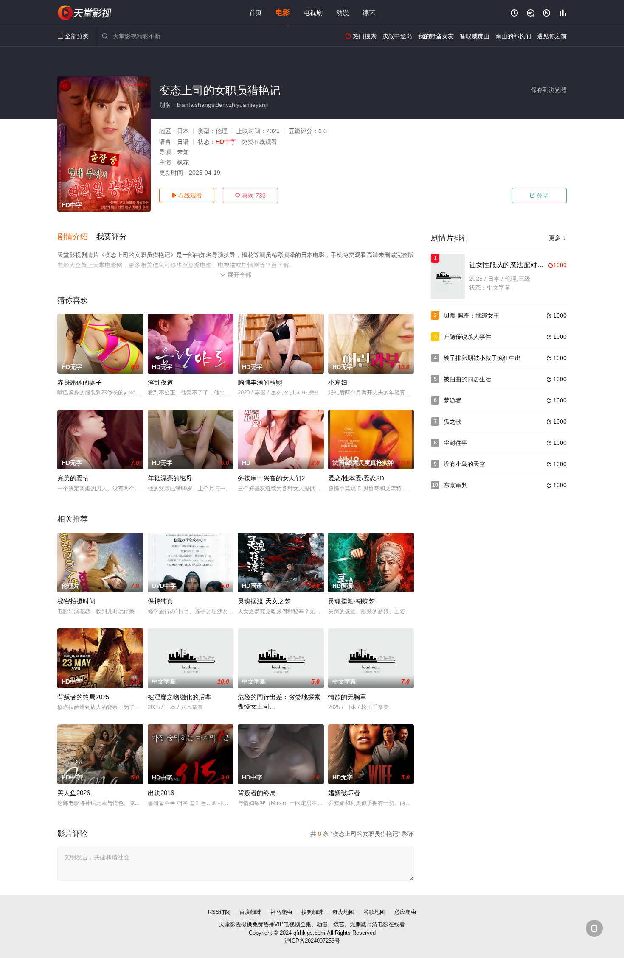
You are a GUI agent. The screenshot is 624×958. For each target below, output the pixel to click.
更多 (558, 238)
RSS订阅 (219, 912)
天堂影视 (230, 924)
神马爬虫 (281, 912)
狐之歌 (452, 421)
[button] (76, 237)
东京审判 (455, 485)
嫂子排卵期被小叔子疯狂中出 (482, 358)
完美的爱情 (73, 478)
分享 (539, 195)
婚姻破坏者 (344, 792)
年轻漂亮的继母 (170, 478)
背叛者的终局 (257, 792)
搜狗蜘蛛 (312, 912)
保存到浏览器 (549, 90)
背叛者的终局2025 (83, 697)
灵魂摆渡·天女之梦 (264, 601)
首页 (255, 12)
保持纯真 (160, 601)
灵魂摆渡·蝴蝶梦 (351, 601)
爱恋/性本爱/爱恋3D (356, 478)
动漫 (342, 12)
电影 (282, 12)
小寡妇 (337, 382)
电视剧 (313, 12)
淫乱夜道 (160, 382)
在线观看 (186, 195)
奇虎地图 (343, 912)
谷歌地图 (374, 912)
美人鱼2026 (73, 792)
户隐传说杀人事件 (467, 336)
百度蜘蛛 (250, 912)
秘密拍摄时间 (76, 601)
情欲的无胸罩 (347, 697)
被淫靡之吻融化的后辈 (179, 697)
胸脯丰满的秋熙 (260, 382)
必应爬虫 (405, 912)
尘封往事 (455, 442)
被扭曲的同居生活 (467, 379)
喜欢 (250, 195)
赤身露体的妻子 (79, 382)
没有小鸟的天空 (464, 464)
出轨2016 (161, 792)
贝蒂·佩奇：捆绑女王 (471, 315)
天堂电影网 (84, 12)
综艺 (369, 12)
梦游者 (452, 400)
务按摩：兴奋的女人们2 (271, 478)
